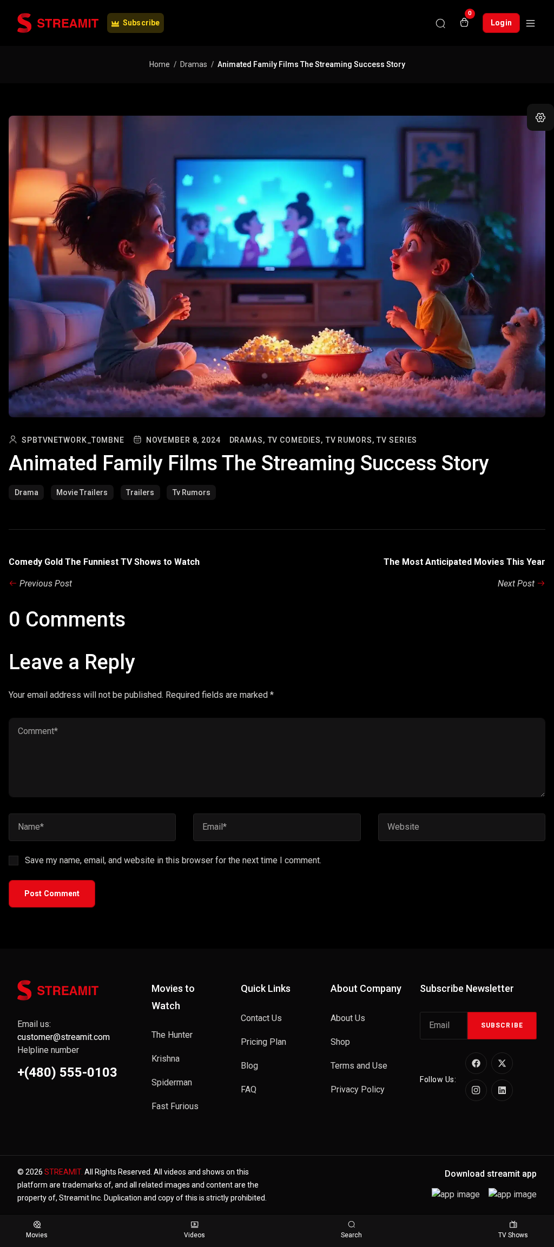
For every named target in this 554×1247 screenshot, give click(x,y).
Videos (194, 1235)
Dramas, (247, 440)
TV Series (397, 440)
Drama (26, 492)
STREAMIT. (63, 1172)
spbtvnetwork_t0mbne (73, 440)
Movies (37, 1235)
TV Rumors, (350, 440)
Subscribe (502, 1025)
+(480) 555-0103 (67, 1072)
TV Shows (513, 1235)
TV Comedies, (296, 440)
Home (159, 64)
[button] (540, 117)
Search (351, 1235)
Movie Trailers (82, 492)
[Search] (440, 23)
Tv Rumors (191, 492)
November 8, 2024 (183, 440)
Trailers (140, 492)
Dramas (193, 64)
